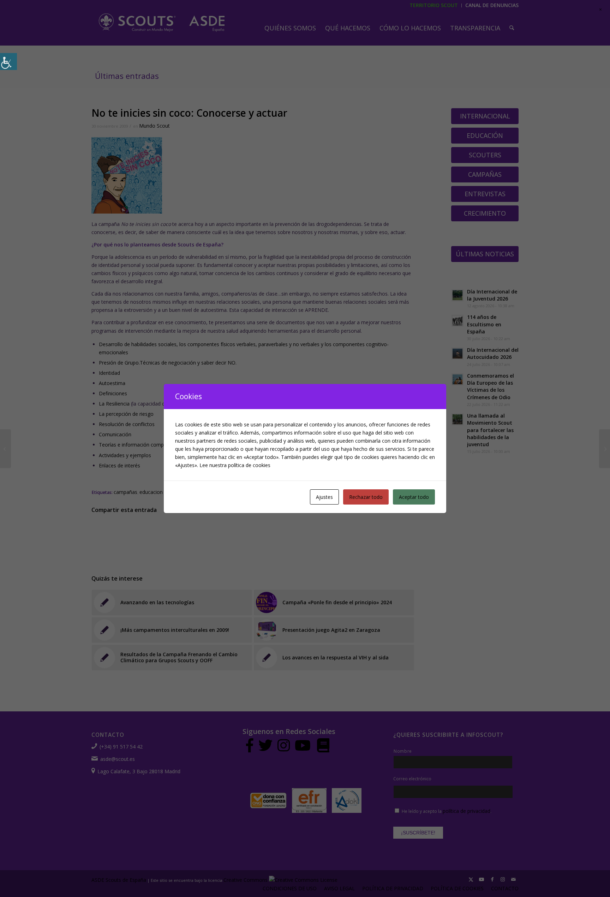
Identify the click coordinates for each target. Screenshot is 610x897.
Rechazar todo (366, 497)
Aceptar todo (414, 497)
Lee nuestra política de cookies (234, 465)
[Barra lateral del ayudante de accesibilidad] (8, 61)
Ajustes (324, 497)
